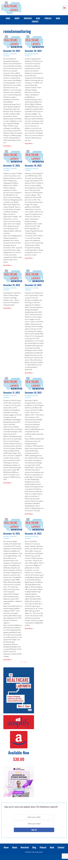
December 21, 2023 (11, 392)
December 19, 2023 (11, 533)
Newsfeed (28, 18)
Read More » (7, 146)
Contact (35, 21)
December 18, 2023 (33, 533)
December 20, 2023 (33, 392)
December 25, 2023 (11, 285)
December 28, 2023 (33, 50)
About (17, 18)
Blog (38, 18)
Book (58, 18)
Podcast (47, 18)
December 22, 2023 (33, 285)
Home (8, 18)
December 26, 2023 (33, 165)
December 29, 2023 (11, 50)
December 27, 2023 (11, 165)
